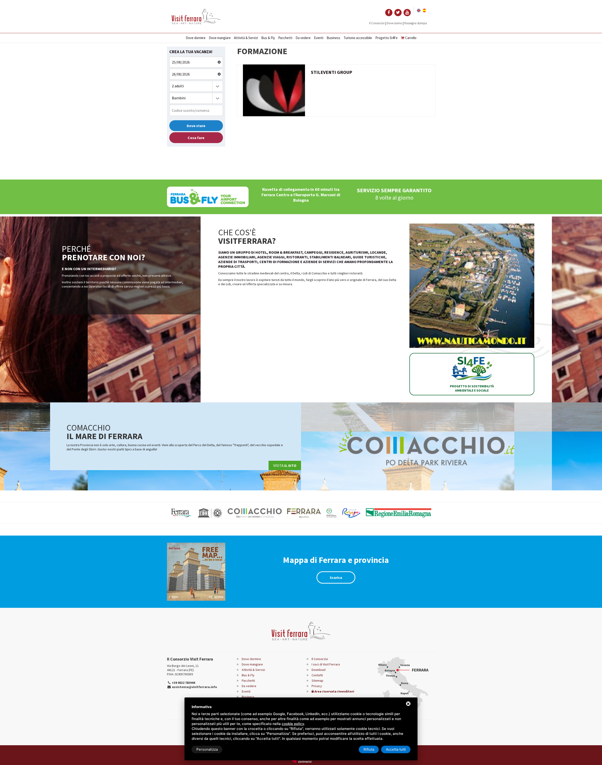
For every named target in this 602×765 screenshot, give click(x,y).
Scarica (336, 577)
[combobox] (196, 86)
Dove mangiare (220, 38)
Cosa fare (196, 137)
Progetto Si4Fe (386, 38)
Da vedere (303, 38)
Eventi (318, 38)
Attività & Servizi (246, 38)
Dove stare (196, 125)
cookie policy (293, 723)
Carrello (410, 38)
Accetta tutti (396, 749)
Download (318, 670)
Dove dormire (196, 38)
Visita (284, 465)
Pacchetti (285, 38)
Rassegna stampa (415, 23)
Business (333, 38)
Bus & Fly (268, 38)
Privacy (317, 686)
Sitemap (317, 680)
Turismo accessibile (358, 38)
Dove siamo (394, 23)
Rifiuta (369, 749)
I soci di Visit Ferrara (326, 664)
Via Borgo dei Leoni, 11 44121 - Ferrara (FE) (183, 668)
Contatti (317, 675)
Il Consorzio (377, 23)
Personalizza (207, 749)
